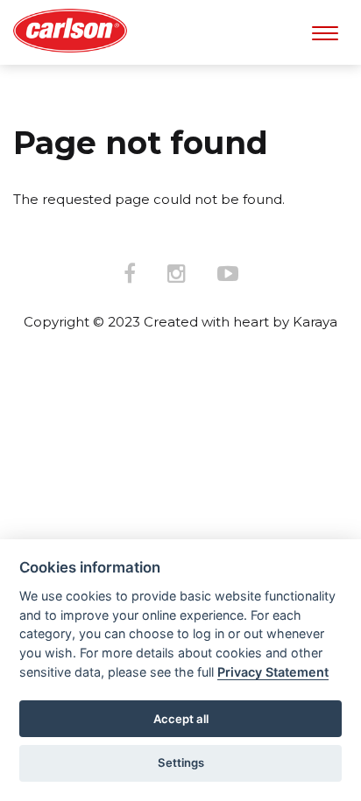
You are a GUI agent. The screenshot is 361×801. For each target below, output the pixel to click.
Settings (181, 762)
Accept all (181, 719)
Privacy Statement (273, 671)
